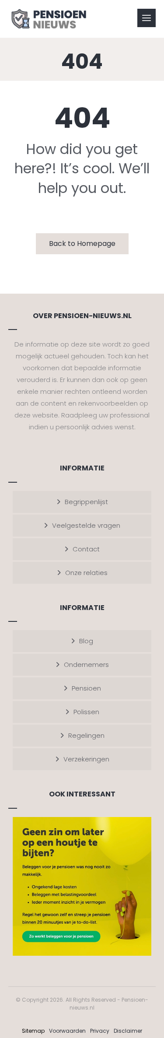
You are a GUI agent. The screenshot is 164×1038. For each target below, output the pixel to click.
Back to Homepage (82, 243)
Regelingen (86, 735)
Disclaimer (128, 1030)
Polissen (86, 711)
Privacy (99, 1030)
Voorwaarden (67, 1030)
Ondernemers (86, 664)
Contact (86, 549)
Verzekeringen (86, 759)
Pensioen (86, 688)
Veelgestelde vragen (86, 525)
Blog (86, 640)
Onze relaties (86, 572)
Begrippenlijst (86, 501)
